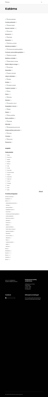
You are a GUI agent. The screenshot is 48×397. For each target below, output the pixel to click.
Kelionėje (8, 220)
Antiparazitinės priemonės (11, 203)
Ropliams (7, 252)
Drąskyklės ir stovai (9, 209)
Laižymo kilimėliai (9, 226)
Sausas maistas (9, 235)
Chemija (7, 205)
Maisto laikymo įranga (10, 229)
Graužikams (7, 198)
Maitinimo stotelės (9, 231)
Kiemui (6, 248)
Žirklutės (7, 246)
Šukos (7, 239)
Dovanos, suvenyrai (9, 196)
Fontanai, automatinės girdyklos (12, 213)
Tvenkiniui (7, 257)
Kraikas (7, 224)
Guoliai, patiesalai (9, 216)
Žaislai (7, 244)
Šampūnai (8, 233)
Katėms (6, 200)
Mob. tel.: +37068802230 (10, 280)
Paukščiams (7, 250)
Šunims (6, 255)
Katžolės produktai (9, 218)
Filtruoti (41, 191)
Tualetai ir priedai (9, 242)
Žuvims (6, 259)
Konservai (8, 222)
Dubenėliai (8, 211)
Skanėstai (8, 237)
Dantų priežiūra (9, 207)
